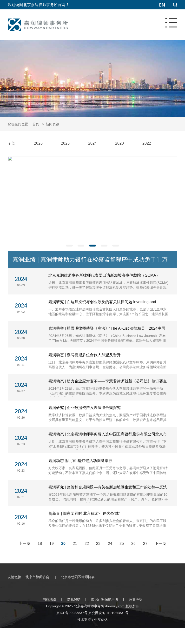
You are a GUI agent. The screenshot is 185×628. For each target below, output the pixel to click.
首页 (35, 124)
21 (75, 543)
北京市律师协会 (37, 577)
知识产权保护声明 (104, 599)
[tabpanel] (92, 212)
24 (110, 543)
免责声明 (135, 599)
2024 (92, 143)
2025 (65, 143)
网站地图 (49, 599)
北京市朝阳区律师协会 (78, 577)
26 (133, 543)
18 (40, 543)
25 (121, 543)
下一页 (160, 543)
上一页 (24, 543)
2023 (119, 143)
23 (98, 543)
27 (145, 543)
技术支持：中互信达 (92, 619)
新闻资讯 (52, 124)
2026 (38, 143)
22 (87, 543)
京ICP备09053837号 (71, 613)
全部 (11, 143)
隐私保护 (73, 599)
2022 (146, 143)
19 (51, 543)
